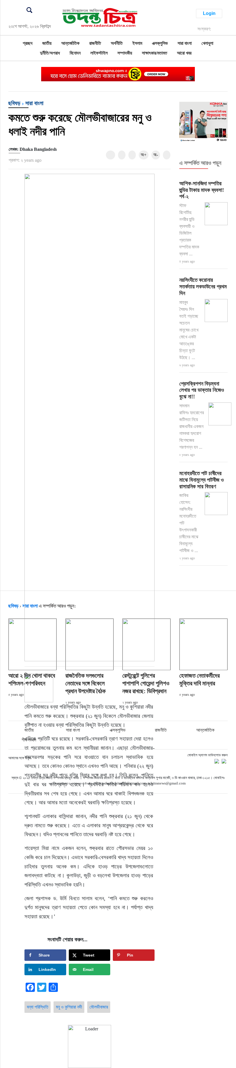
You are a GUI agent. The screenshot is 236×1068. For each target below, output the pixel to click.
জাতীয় (47, 43)
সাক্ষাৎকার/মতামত (154, 53)
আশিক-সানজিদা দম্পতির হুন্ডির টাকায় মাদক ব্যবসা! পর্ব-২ (201, 190)
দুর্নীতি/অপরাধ (50, 53)
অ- (155, 154)
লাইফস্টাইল (99, 53)
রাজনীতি (95, 43)
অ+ (143, 154)
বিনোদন (75, 53)
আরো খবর (184, 53)
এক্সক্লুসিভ (160, 43)
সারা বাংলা (185, 43)
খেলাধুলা (207, 43)
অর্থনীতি (117, 43)
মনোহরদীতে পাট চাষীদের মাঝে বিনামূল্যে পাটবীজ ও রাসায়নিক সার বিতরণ (201, 479)
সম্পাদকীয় (124, 53)
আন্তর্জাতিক (70, 43)
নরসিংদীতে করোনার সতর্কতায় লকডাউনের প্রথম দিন (203, 286)
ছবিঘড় (14, 103)
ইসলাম (137, 43)
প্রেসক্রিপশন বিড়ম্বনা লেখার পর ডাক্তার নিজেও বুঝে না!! (201, 390)
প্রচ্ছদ (28, 43)
